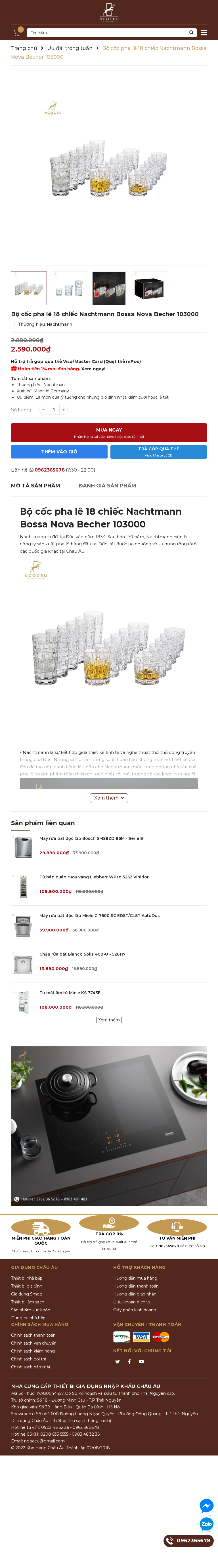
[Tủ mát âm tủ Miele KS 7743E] (23, 1002)
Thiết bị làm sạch (27, 1302)
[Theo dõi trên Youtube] (141, 1362)
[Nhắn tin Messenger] (207, 1506)
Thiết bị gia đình (26, 1286)
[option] (109, 168)
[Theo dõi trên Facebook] (129, 1362)
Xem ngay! (93, 368)
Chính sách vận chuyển (33, 1343)
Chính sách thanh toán (33, 1335)
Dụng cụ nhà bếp (28, 1317)
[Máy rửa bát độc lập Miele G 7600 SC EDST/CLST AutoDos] (23, 925)
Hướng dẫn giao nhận (134, 1294)
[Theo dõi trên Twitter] (117, 1362)
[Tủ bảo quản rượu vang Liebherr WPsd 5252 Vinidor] (23, 886)
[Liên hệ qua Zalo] (207, 1524)
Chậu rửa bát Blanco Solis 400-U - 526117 (82, 954)
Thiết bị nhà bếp (27, 1278)
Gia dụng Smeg (26, 1294)
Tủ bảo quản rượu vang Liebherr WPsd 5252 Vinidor (94, 877)
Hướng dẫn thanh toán (136, 1286)
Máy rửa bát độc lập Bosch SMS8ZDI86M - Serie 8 (91, 838)
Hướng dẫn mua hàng (135, 1278)
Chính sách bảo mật (31, 1367)
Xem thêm (109, 1020)
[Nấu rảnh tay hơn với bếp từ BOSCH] (109, 1126)
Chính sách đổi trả (28, 1359)
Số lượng (21, 410)
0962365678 (50, 470)
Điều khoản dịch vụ (132, 1302)
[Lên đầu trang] (208, 1557)
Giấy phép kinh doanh (134, 1310)
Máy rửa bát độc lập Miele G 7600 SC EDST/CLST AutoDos (99, 915)
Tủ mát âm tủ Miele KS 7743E (69, 992)
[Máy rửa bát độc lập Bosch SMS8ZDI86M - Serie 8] (23, 848)
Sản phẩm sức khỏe (30, 1310)
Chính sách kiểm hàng (33, 1351)
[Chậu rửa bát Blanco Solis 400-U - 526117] (23, 963)
